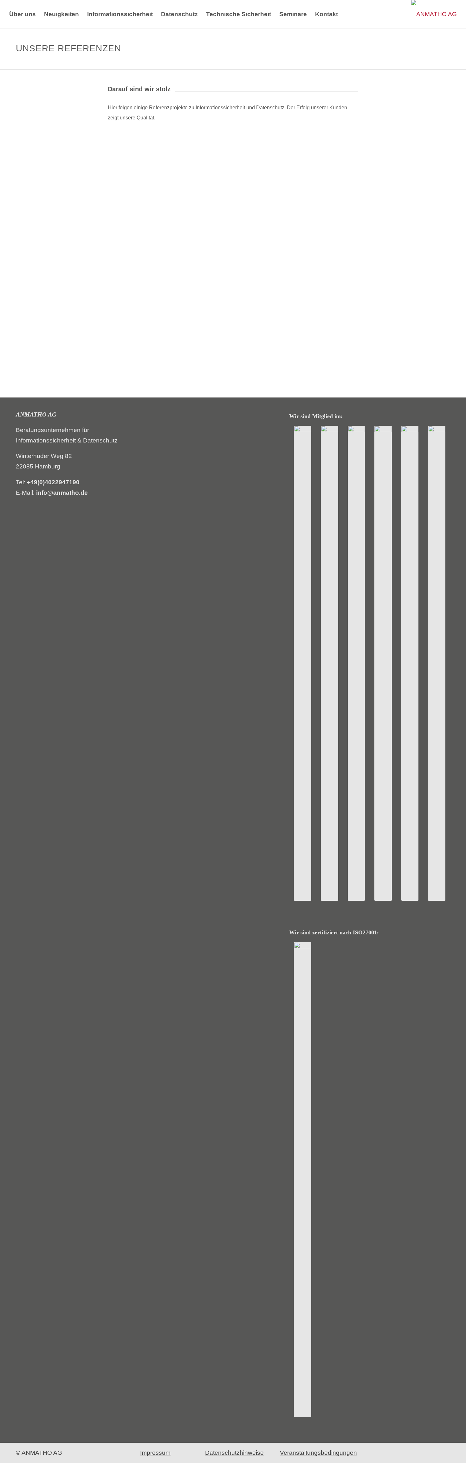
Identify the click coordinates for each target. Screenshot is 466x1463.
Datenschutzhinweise (234, 1452)
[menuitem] (22, 14)
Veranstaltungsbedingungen (318, 1452)
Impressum (155, 1452)
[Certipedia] (302, 1179)
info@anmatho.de (62, 492)
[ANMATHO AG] (434, 14)
